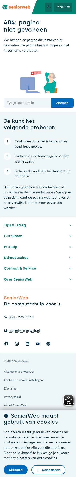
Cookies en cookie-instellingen (23, 380)
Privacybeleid (12, 397)
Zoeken (62, 103)
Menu (60, 7)
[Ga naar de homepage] (19, 7)
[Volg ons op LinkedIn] (27, 344)
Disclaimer (11, 388)
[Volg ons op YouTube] (37, 344)
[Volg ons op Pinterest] (48, 344)
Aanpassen (50, 470)
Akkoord (16, 470)
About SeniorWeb (15, 405)
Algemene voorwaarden (19, 371)
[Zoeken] (48, 7)
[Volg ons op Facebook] (6, 344)
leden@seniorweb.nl (24, 330)
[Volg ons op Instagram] (17, 344)
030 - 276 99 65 (21, 317)
